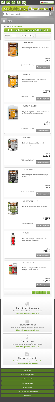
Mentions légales (27, 387)
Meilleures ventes (27, 379)
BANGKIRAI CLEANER (30, 106)
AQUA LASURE (28, 42)
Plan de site (27, 395)
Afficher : (8, 36)
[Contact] (8, 2)
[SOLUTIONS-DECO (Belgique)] (27, 9)
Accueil (6, 26)
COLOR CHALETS (29, 169)
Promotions (27, 370)
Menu (10, 21)
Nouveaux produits (27, 375)
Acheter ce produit (43, 67)
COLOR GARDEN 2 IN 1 (30, 201)
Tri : (22, 36)
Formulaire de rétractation (28, 363)
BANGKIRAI (26, 74)
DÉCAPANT (26, 233)
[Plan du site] (13, 2)
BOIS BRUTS (27, 138)
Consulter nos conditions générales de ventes (27, 361)
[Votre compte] (18, 2)
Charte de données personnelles (27, 391)
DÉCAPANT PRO (28, 262)
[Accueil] (3, 2)
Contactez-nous (27, 383)
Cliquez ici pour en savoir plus (27, 313)
